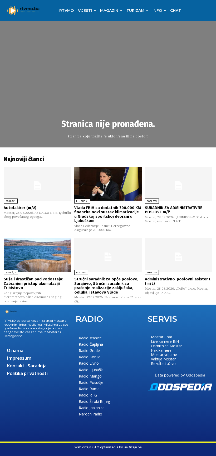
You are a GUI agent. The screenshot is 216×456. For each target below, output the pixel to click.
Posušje (11, 272)
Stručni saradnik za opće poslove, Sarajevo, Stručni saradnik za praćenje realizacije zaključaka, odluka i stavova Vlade (106, 286)
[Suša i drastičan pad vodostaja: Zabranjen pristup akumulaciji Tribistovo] (37, 255)
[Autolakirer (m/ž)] (37, 184)
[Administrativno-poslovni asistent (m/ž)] (178, 255)
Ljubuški (82, 201)
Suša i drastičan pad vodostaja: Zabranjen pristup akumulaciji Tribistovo (33, 283)
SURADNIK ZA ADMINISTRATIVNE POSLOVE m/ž (173, 210)
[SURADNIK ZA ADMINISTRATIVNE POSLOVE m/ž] (178, 184)
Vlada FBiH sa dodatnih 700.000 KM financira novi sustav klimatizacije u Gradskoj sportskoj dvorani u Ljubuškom (107, 214)
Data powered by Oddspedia (180, 375)
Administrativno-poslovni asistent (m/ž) (177, 281)
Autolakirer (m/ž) (20, 207)
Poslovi (11, 201)
